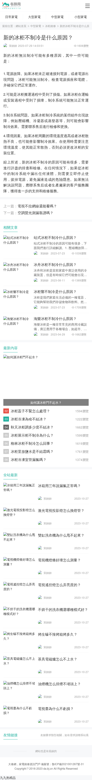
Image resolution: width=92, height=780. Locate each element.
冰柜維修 (50, 26)
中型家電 (35, 26)
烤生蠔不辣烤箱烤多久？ (57, 634)
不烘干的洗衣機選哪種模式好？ (63, 609)
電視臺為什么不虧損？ (56, 708)
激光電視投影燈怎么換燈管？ (61, 510)
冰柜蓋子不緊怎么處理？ (30, 410)
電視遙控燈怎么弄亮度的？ (59, 584)
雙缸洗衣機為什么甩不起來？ (61, 535)
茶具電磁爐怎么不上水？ (57, 659)
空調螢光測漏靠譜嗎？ (35, 212)
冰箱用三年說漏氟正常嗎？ (59, 485)
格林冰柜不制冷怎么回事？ (32, 443)
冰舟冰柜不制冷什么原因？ (55, 264)
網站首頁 (21, 26)
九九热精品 (8, 777)
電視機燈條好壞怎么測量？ (59, 559)
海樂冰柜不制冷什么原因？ (55, 318)
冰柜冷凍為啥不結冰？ (28, 419)
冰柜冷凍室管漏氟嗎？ (28, 459)
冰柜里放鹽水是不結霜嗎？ (32, 451)
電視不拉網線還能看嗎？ (37, 206)
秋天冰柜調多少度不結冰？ (32, 427)
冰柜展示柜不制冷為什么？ (32, 435)
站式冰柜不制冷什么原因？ (55, 237)
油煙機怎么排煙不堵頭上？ (59, 683)
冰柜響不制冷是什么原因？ (55, 291)
